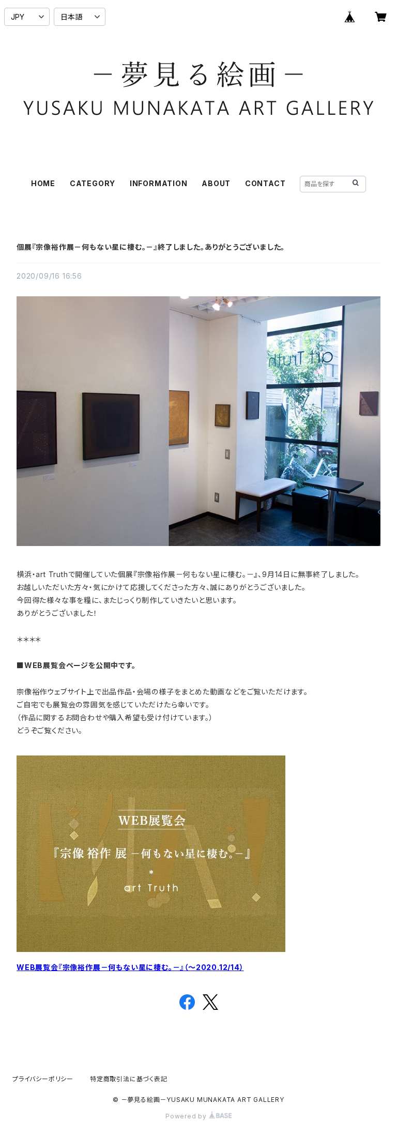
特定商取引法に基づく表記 (128, 1079)
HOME (43, 183)
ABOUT (216, 183)
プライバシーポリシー (42, 1079)
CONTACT (265, 183)
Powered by (187, 1116)
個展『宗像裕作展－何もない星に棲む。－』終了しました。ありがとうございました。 (151, 247)
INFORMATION (159, 183)
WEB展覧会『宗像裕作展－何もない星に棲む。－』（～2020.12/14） (130, 967)
